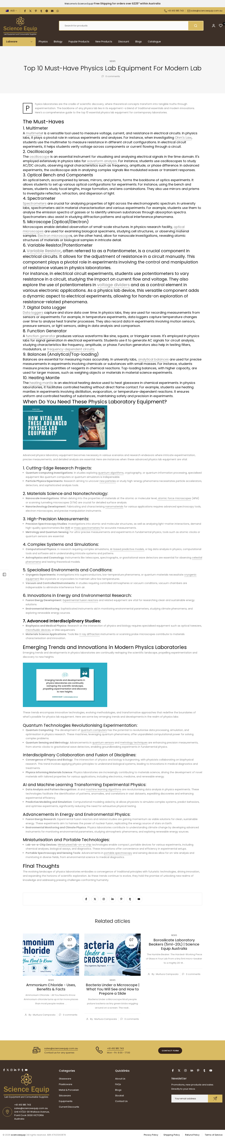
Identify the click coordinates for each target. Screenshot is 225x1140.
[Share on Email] (52, 10)
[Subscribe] (215, 1099)
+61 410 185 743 (175, 10)
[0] (221, 26)
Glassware (65, 1078)
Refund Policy (192, 1134)
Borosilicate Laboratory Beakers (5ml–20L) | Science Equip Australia (174, 944)
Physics (43, 41)
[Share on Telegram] (47, 10)
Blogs (138, 41)
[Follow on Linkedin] (112, 899)
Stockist (119, 1095)
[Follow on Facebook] (86, 899)
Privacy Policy (151, 1134)
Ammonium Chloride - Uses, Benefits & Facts (51, 987)
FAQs (118, 1084)
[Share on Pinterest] (36, 10)
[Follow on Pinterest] (121, 899)
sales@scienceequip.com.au (206, 10)
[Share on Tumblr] (41, 10)
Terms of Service (213, 1134)
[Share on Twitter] (30, 10)
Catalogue (154, 41)
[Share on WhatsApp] (57, 10)
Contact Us (121, 1101)
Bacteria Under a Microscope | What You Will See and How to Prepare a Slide (112, 989)
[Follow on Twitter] (94, 899)
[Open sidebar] (4, 574)
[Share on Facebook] (25, 10)
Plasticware (65, 1084)
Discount (123, 41)
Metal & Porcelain (69, 1090)
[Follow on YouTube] (138, 899)
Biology (58, 41)
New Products (103, 41)
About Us (120, 1078)
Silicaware (65, 1095)
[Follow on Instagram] (103, 899)
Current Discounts (69, 1106)
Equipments (65, 1101)
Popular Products (79, 41)
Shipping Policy (171, 1134)
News (112, 61)
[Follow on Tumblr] (130, 899)
